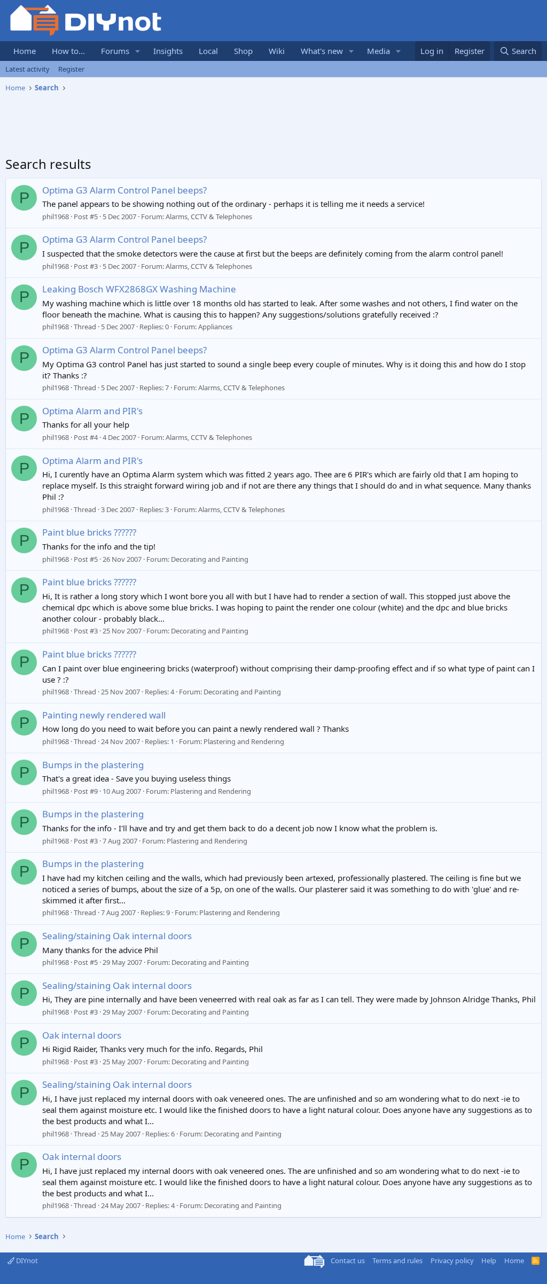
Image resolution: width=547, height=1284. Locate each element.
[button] (137, 51)
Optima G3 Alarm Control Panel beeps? (124, 190)
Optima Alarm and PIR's (92, 411)
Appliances (215, 326)
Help (488, 1260)
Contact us (348, 1260)
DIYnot (26, 1260)
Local (208, 50)
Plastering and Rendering (244, 741)
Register (71, 69)
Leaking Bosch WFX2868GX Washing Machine (139, 289)
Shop (243, 50)
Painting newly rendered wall (104, 715)
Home (24, 50)
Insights (168, 50)
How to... (68, 50)
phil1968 (55, 216)
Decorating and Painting (209, 559)
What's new (322, 50)
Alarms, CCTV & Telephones (209, 216)
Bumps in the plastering (93, 765)
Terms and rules (397, 1260)
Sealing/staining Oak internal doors (117, 936)
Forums (115, 50)
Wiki (277, 50)
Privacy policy (452, 1260)
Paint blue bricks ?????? (89, 532)
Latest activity (27, 69)
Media (378, 50)
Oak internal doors (81, 1035)
